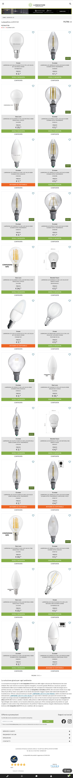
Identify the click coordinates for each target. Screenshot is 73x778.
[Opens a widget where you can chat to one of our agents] (67, 771)
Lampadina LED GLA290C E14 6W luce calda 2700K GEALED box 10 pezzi (18, 549)
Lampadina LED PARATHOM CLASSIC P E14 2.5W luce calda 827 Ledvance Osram (54, 334)
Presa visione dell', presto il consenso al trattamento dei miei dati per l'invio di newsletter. (25, 724)
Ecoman (54, 63)
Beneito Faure (54, 278)
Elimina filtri (11, 27)
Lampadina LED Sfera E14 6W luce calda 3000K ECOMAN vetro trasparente (54, 119)
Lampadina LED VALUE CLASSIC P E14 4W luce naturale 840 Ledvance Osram (54, 602)
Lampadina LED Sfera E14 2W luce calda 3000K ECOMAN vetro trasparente (54, 227)
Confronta (18, 80)
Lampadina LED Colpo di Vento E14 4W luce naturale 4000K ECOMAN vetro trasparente (18, 441)
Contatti (6, 741)
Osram (18, 63)
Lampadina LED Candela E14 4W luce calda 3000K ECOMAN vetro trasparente (18, 227)
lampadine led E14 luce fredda (43, 694)
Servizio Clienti (9, 731)
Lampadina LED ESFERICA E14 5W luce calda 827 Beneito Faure (54, 280)
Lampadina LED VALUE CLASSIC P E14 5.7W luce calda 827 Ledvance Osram (18, 65)
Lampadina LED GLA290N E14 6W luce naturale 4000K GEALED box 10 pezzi (18, 280)
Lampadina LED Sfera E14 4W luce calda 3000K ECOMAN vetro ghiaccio (18, 388)
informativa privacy (14, 724)
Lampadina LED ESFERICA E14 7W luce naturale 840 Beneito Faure (54, 441)
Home (4, 17)
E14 (3, 27)
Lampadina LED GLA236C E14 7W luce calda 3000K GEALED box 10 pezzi (55, 388)
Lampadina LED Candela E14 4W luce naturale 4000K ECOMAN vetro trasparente (18, 656)
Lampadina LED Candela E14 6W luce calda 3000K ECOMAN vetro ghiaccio (18, 173)
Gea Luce (18, 117)
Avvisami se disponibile (18, 185)
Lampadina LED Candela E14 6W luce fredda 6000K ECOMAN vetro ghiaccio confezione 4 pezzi (54, 656)
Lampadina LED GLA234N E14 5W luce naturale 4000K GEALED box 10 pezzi (18, 602)
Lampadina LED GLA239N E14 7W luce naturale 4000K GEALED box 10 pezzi (18, 119)
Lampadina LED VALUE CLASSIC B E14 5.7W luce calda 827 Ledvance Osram (18, 334)
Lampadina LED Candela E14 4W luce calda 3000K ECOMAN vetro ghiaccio (54, 549)
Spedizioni (7, 738)
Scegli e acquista (18, 77)
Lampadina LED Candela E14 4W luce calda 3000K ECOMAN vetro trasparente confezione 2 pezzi (54, 495)
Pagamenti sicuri (9, 734)
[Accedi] (51, 776)
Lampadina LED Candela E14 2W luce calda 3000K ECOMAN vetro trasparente (54, 65)
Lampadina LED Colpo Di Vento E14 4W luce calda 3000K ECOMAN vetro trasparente (18, 495)
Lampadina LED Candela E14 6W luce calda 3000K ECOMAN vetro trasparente (54, 173)
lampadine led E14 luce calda (21, 696)
